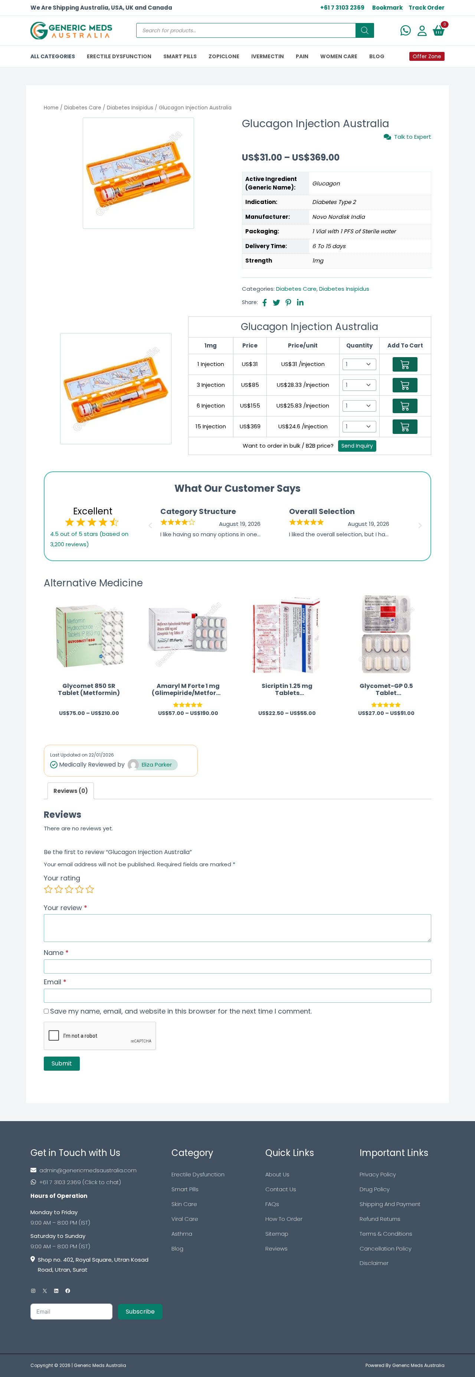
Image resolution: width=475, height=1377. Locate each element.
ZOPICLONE (224, 56)
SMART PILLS (180, 56)
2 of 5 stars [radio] (58, 889)
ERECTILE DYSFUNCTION (119, 56)
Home (51, 107)
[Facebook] (68, 1291)
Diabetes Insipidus (130, 107)
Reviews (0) (70, 791)
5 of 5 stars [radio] (89, 889)
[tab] (71, 791)
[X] (45, 1291)
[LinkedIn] (56, 1291)
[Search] (365, 30)
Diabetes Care (82, 107)
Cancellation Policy (386, 1248)
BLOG (376, 56)
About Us (277, 1174)
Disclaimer (374, 1263)
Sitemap (276, 1234)
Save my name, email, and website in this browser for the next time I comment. (181, 1011)
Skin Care (184, 1204)
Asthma (181, 1234)
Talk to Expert (412, 137)
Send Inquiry (357, 445)
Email (55, 981)
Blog (177, 1248)
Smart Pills (185, 1189)
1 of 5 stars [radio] (48, 889)
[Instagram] (33, 1291)
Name (56, 952)
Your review (65, 907)
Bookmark (387, 7)
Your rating (62, 878)
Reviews (276, 1248)
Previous (149, 523)
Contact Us (280, 1189)
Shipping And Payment (390, 1204)
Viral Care (184, 1219)
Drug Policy (375, 1189)
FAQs (272, 1204)
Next (421, 523)
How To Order (283, 1219)
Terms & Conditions (386, 1234)
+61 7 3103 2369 (342, 7)
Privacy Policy (378, 1174)
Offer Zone (427, 56)
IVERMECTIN (267, 56)
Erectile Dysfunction (198, 1174)
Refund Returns (380, 1219)
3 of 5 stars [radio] (69, 889)
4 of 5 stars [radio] (79, 889)
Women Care (338, 56)
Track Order (427, 7)
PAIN (302, 56)
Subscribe (140, 1311)
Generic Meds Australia (100, 1365)
